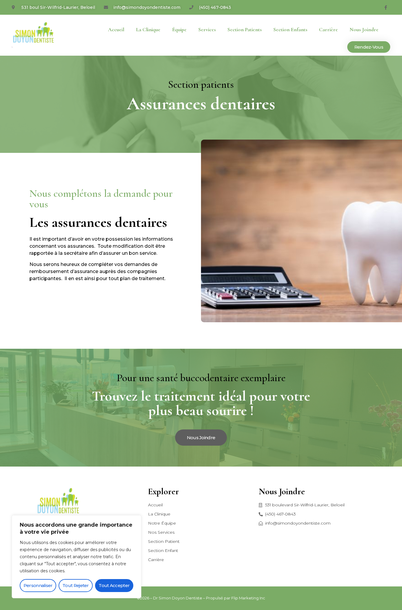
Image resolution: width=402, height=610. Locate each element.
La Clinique (148, 29)
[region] (76, 556)
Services (207, 29)
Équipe (179, 29)
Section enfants (290, 29)
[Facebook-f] (385, 7)
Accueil (116, 29)
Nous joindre (364, 29)
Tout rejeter (75, 585)
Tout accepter (114, 585)
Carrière (328, 29)
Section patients (244, 29)
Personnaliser (38, 585)
